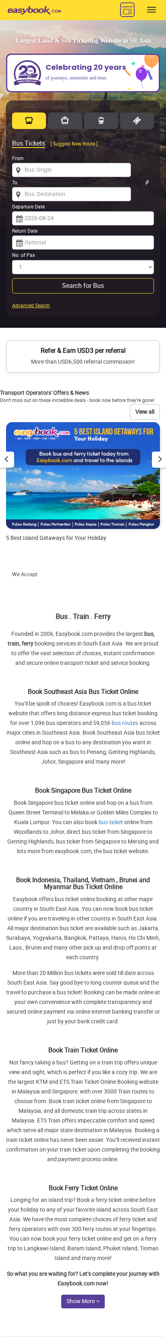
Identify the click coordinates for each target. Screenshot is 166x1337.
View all (144, 411)
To (14, 182)
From (18, 158)
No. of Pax (23, 255)
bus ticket (111, 822)
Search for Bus (83, 285)
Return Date (24, 231)
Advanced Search (31, 305)
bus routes (125, 723)
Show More (81, 1301)
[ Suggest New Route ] (74, 144)
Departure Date (28, 207)
